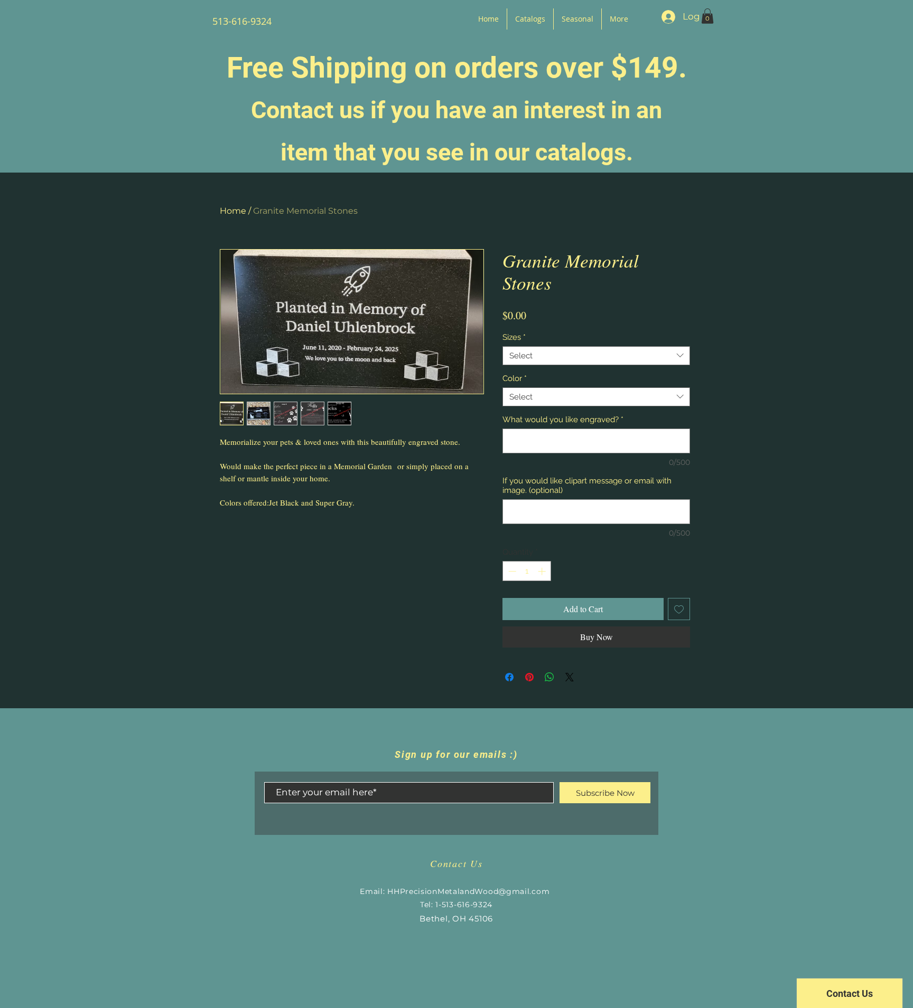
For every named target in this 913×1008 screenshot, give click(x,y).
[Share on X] (569, 677)
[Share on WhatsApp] (549, 677)
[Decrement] (511, 571)
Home (233, 211)
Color (514, 378)
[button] (707, 16)
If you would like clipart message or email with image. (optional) (587, 485)
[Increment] (543, 571)
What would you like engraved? (562, 419)
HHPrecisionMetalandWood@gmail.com (468, 891)
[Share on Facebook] (509, 677)
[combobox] (596, 355)
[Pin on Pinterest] (529, 677)
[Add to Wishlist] (679, 609)
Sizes (514, 337)
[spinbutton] (527, 571)
